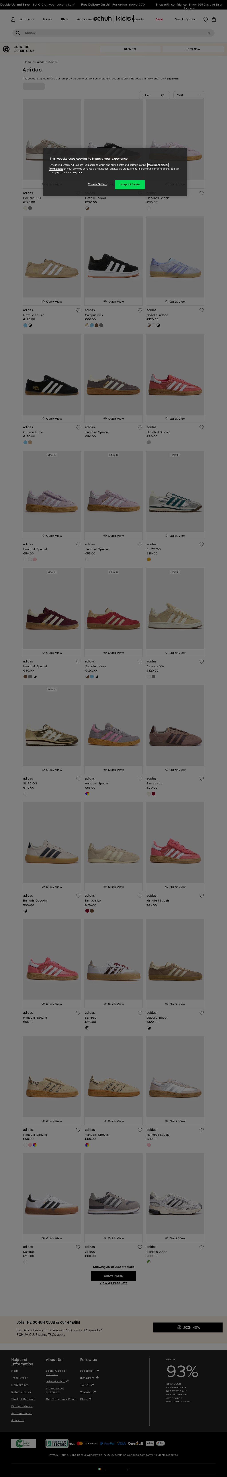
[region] (115, 172)
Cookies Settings (97, 184)
